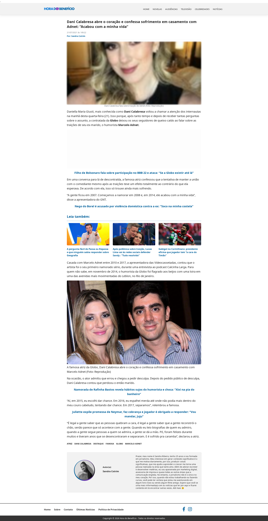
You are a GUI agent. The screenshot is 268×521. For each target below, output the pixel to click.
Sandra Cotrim (78, 36)
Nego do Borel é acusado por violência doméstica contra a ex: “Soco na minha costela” (134, 206)
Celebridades (202, 9)
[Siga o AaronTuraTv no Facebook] (184, 509)
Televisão (186, 9)
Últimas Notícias (85, 509)
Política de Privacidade (111, 509)
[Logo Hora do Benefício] (59, 9)
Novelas (157, 9)
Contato (68, 509)
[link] (84, 470)
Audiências (171, 9)
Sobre (57, 509)
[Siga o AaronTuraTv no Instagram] (190, 509)
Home (146, 9)
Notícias (217, 9)
